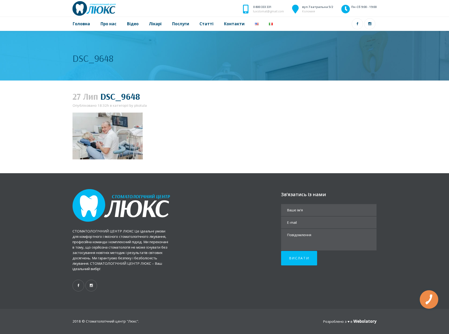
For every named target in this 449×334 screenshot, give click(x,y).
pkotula (140, 105)
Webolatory (365, 321)
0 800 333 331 (262, 7)
